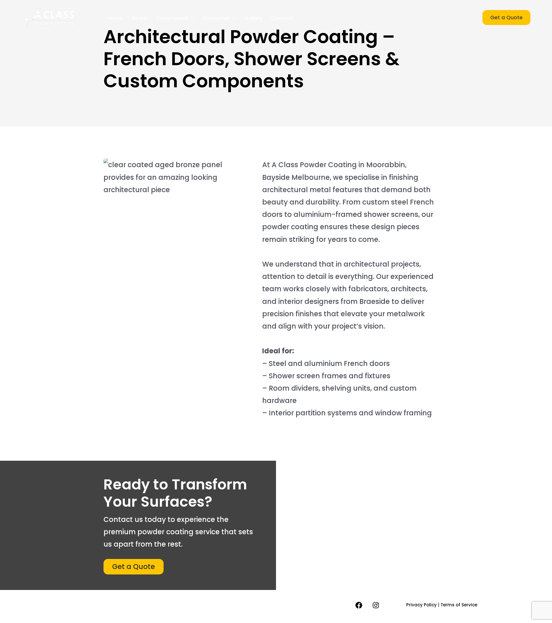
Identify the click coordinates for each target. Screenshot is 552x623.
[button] (191, 18)
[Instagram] (375, 605)
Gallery (253, 18)
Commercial (172, 18)
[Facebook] (358, 605)
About (139, 18)
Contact (282, 18)
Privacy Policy (421, 605)
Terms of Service (458, 605)
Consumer (216, 18)
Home (115, 18)
